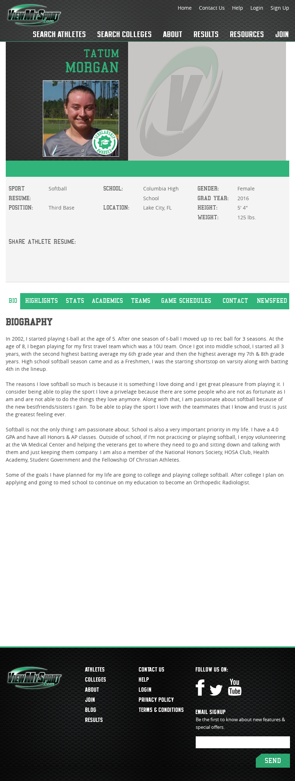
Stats (75, 300)
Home (185, 7)
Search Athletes (59, 34)
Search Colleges (124, 34)
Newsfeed (272, 300)
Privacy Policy (156, 699)
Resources (247, 34)
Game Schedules (186, 300)
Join (282, 34)
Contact (235, 300)
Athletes (95, 669)
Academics (107, 300)
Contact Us (212, 7)
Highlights (41, 300)
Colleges (95, 679)
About (173, 34)
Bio (13, 300)
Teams (140, 300)
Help (237, 7)
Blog (91, 709)
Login (256, 7)
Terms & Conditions (161, 709)
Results (206, 34)
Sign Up (280, 7)
